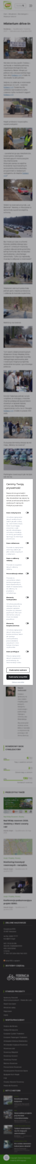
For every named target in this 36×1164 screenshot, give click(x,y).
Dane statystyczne (13, 513)
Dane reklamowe (12, 543)
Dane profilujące (12, 652)
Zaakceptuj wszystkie (18, 677)
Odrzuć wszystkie (18, 682)
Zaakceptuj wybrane (18, 670)
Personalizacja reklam (14, 574)
